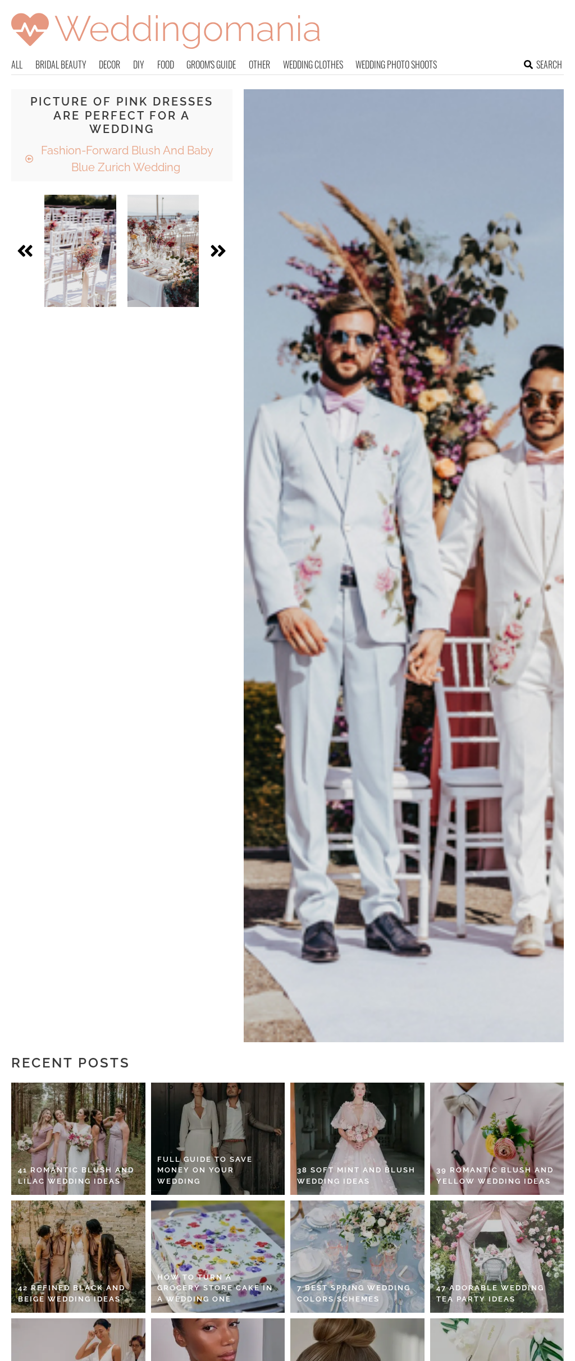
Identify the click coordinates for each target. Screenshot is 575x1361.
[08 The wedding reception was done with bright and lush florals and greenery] (163, 251)
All (16, 64)
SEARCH (549, 64)
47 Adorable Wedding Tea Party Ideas (490, 1293)
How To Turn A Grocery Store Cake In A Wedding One (215, 1288)
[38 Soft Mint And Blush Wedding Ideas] (357, 1139)
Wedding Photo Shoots (396, 64)
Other (259, 64)
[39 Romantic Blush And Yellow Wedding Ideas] (497, 1139)
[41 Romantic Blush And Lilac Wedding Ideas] (78, 1139)
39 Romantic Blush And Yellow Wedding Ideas (495, 1175)
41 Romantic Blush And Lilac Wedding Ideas (76, 1175)
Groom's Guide (211, 64)
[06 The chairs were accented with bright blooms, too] (80, 251)
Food (165, 64)
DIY (138, 64)
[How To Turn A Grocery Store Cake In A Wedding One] (218, 1256)
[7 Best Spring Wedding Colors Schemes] (357, 1256)
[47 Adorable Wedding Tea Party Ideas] (497, 1256)
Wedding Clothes (313, 64)
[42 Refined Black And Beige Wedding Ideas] (78, 1256)
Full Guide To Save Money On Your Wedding (205, 1170)
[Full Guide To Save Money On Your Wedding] (218, 1139)
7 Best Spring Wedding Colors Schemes (353, 1293)
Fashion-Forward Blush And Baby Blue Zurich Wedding (125, 159)
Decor (109, 64)
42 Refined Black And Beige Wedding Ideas (71, 1293)
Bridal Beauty (60, 64)
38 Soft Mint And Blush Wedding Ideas (356, 1175)
